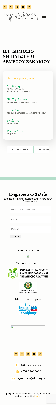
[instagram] (11, 7)
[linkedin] (17, 7)
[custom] (29, 7)
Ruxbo (37, 396)
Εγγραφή (15, 236)
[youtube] (23, 7)
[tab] (20, 149)
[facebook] (5, 7)
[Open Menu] (44, 16)
